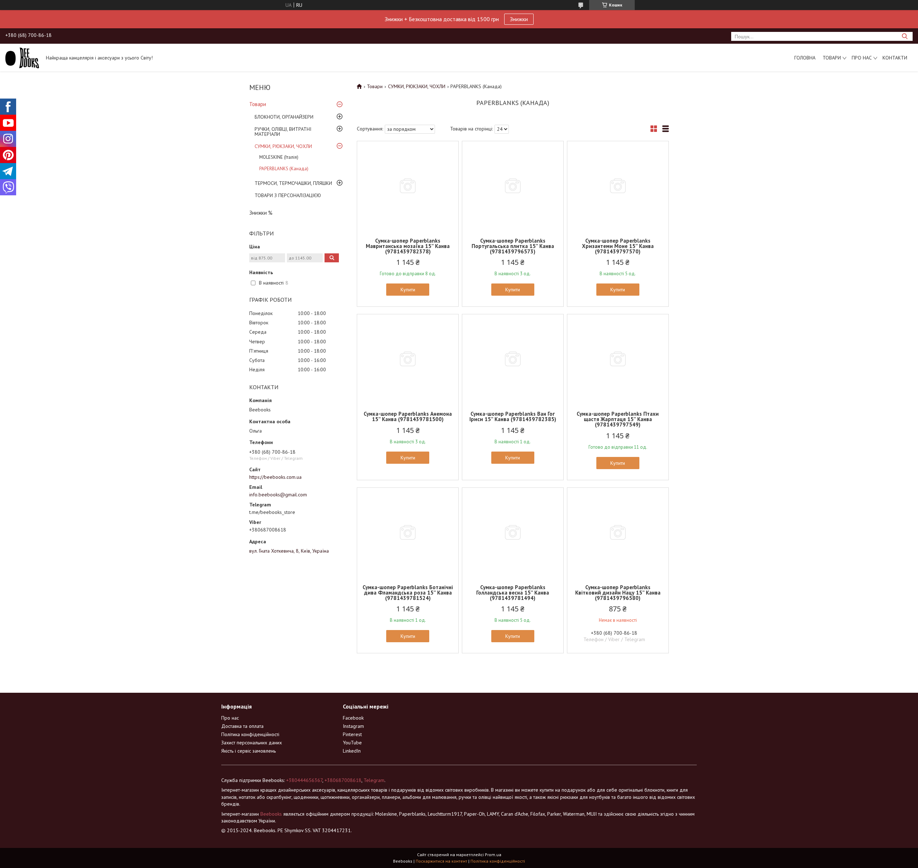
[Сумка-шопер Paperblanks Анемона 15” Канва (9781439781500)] (407, 359)
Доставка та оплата (242, 726)
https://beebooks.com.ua (275, 477)
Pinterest (352, 734)
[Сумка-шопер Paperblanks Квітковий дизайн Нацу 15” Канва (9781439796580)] (617, 532)
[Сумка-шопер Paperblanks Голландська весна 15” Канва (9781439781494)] (512, 532)
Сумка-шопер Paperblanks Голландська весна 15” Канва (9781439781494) (512, 593)
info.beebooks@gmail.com (278, 494)
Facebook (353, 718)
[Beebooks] (22, 57)
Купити (408, 289)
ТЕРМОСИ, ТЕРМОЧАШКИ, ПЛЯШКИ (293, 183)
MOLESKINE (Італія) (278, 157)
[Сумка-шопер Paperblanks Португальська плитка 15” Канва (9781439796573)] (512, 186)
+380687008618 (343, 780)
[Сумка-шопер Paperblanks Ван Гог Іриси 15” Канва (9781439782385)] (512, 359)
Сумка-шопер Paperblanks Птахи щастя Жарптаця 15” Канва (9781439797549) (618, 419)
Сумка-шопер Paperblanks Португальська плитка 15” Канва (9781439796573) (513, 246)
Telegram (374, 780)
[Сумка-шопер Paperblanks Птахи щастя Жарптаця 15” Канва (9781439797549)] (617, 359)
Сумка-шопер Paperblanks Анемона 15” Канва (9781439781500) (408, 416)
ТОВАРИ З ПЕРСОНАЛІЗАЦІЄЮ (288, 195)
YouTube (352, 742)
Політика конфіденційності (250, 734)
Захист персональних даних (251, 742)
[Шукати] (904, 36)
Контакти (894, 57)
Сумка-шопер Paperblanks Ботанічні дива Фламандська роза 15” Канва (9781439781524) (408, 593)
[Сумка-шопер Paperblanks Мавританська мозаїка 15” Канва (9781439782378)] (407, 186)
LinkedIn (352, 751)
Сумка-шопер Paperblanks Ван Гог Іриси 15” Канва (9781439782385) (512, 416)
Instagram (353, 726)
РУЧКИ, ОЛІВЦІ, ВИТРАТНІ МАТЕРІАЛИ (283, 131)
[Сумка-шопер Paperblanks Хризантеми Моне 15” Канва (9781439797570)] (617, 186)
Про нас (862, 57)
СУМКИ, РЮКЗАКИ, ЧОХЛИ (283, 146)
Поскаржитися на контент (441, 861)
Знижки (519, 19)
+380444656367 (304, 780)
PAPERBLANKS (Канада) (283, 169)
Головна (804, 57)
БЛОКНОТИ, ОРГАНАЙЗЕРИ (284, 117)
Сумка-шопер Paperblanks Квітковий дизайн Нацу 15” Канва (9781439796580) (618, 593)
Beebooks (271, 814)
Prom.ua (493, 854)
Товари (832, 57)
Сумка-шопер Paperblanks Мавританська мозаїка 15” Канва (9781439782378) (408, 246)
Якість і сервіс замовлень (248, 751)
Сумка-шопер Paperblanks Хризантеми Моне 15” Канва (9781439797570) (618, 246)
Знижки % (261, 212)
